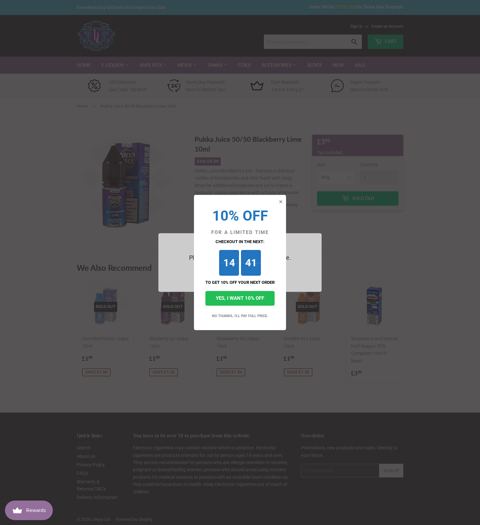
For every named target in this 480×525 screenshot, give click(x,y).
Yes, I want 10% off (240, 298)
